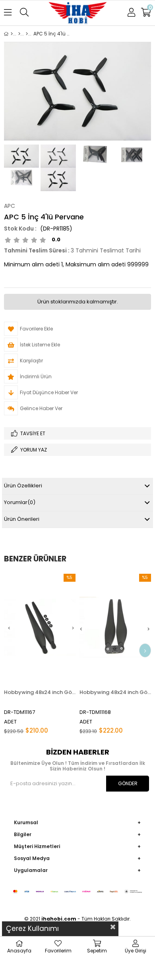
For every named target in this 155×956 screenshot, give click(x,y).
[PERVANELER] (19, 34)
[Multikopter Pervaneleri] (27, 34)
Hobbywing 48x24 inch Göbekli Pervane (115, 692)
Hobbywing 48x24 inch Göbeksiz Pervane (40, 692)
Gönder (128, 783)
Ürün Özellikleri (23, 485)
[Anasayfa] (12, 34)
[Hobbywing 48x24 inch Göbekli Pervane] (115, 627)
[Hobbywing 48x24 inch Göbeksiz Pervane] (40, 627)
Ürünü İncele (54, 654)
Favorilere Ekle (40, 654)
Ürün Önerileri (21, 519)
